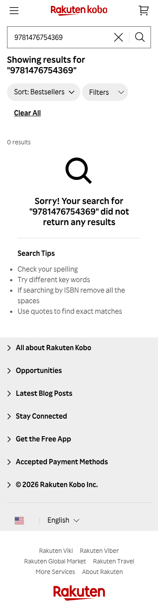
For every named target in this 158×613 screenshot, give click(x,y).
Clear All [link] (27, 112)
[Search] (140, 37)
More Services (55, 571)
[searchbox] (61, 37)
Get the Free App (43, 438)
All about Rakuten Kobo (53, 347)
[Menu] (14, 10)
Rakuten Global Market (55, 561)
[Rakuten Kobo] (79, 10)
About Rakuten (102, 571)
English (58, 520)
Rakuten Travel (113, 561)
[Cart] (143, 10)
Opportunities (39, 370)
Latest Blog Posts (44, 393)
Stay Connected (41, 416)
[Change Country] (19, 520)
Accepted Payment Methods (62, 461)
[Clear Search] (118, 37)
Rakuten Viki (56, 550)
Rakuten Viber (99, 550)
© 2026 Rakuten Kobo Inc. (57, 484)
